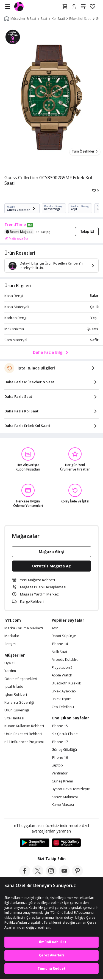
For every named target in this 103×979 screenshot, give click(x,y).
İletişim (10, 644)
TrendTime (15, 224)
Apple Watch (62, 675)
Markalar (11, 636)
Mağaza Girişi (52, 551)
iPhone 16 (60, 757)
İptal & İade (13, 686)
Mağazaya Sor (19, 238)
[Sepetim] (64, 7)
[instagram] (51, 875)
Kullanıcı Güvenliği (19, 702)
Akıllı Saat (59, 652)
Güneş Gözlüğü (64, 749)
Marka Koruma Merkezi (23, 628)
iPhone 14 (60, 644)
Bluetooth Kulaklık (66, 683)
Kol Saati (58, 19)
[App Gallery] (66, 843)
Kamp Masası (63, 805)
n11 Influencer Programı (24, 742)
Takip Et (87, 231)
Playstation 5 (62, 667)
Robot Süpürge (64, 636)
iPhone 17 (60, 742)
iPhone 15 (60, 726)
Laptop (57, 765)
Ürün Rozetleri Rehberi (23, 734)
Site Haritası (14, 718)
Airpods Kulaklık (65, 659)
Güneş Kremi (62, 781)
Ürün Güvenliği (16, 710)
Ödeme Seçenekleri (20, 679)
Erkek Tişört (61, 699)
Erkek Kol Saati (80, 19)
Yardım (10, 671)
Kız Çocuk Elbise (65, 734)
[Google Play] (34, 843)
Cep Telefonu (63, 707)
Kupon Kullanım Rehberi (24, 726)
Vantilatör (60, 773)
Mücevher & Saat (23, 19)
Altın (55, 628)
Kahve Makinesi (65, 797)
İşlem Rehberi (15, 694)
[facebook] (24, 875)
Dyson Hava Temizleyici (71, 789)
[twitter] (37, 875)
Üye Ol (9, 663)
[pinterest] (77, 875)
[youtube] (64, 875)
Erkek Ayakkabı (64, 691)
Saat (44, 19)
